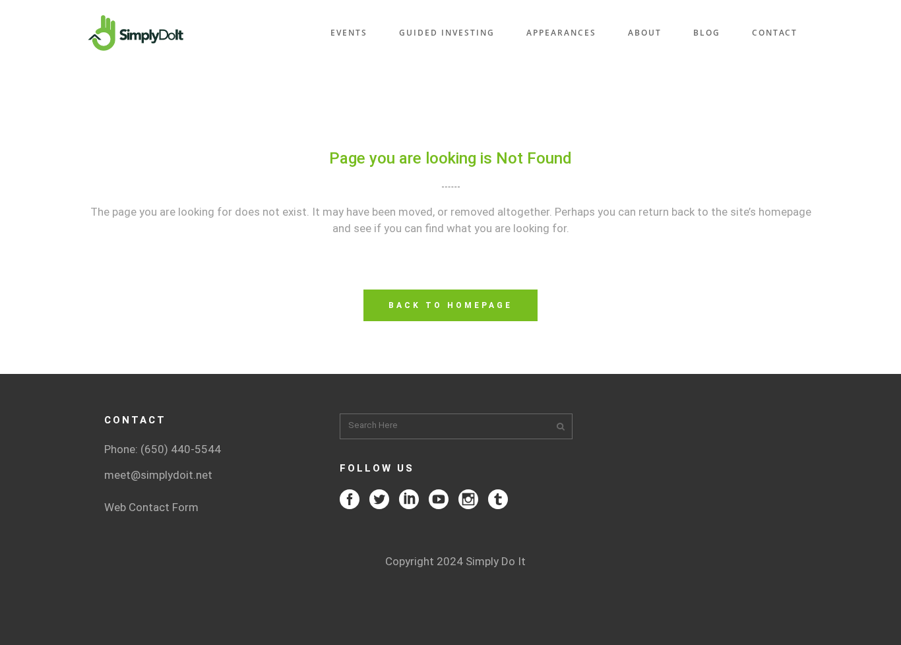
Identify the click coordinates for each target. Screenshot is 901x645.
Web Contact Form (151, 507)
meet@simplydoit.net (158, 474)
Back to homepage (450, 305)
